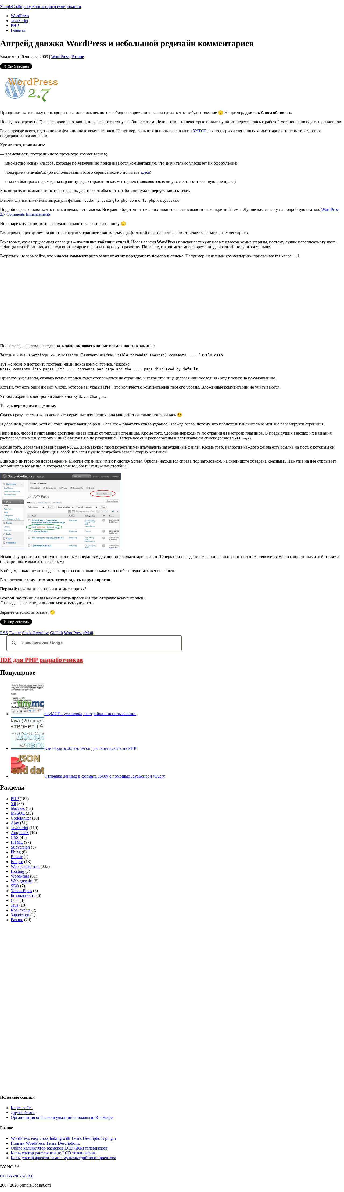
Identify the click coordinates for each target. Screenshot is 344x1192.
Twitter (15, 632)
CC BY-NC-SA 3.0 (16, 1176)
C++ (15, 900)
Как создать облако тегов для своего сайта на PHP (90, 748)
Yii (13, 803)
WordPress (20, 15)
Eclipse (17, 861)
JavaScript (19, 20)
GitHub (56, 632)
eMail (88, 632)
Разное (77, 56)
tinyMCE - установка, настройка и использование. (90, 713)
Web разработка (25, 866)
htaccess (18, 808)
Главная (18, 30)
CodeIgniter (21, 818)
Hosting (17, 871)
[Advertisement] (45, 300)
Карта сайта (22, 1107)
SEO (15, 886)
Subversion (20, 847)
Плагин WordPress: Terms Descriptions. (45, 1143)
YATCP (199, 131)
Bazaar (17, 856)
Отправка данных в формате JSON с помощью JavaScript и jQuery (104, 776)
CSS (15, 837)
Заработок (20, 915)
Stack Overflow (35, 632)
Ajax (15, 823)
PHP (15, 25)
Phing (16, 852)
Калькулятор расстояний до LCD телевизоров (53, 1153)
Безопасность (23, 895)
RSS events (20, 910)
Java (14, 905)
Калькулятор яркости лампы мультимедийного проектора (63, 1157)
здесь (145, 172)
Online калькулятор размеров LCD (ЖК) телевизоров (59, 1148)
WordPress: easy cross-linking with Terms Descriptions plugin (63, 1138)
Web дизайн (22, 881)
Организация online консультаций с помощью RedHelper (62, 1117)
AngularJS (20, 832)
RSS (4, 632)
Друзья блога (23, 1112)
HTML (17, 842)
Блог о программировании (56, 6)
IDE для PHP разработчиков (41, 659)
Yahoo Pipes (21, 890)
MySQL (18, 813)
